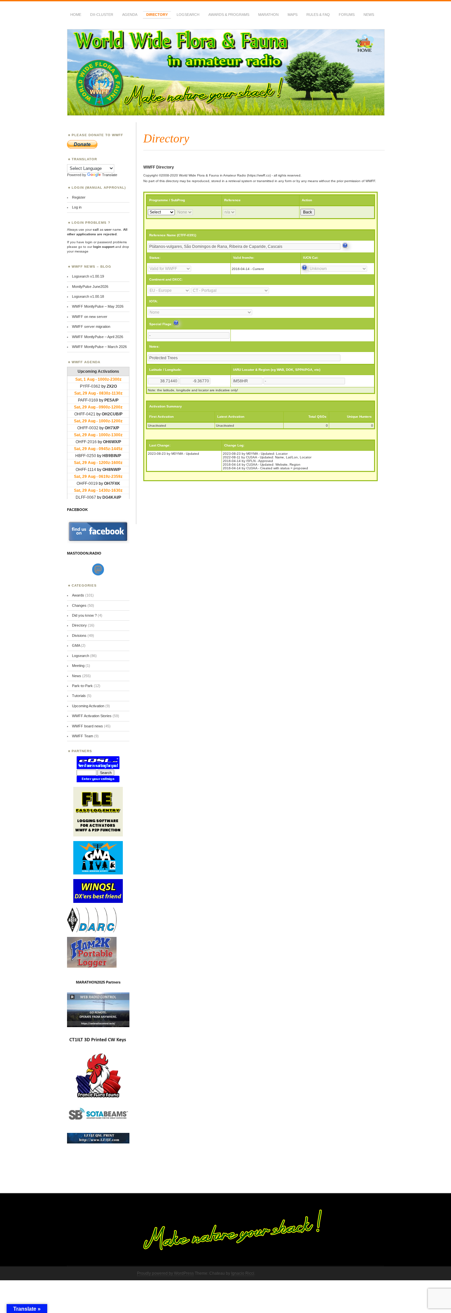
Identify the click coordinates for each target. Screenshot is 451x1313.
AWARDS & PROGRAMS (228, 15)
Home (75, 15)
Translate (109, 175)
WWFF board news (87, 726)
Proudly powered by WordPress (165, 1273)
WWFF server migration (91, 326)
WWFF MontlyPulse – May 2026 (97, 306)
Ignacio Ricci (242, 1273)
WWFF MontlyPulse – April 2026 (97, 337)
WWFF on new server (89, 317)
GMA (76, 645)
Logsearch (80, 656)
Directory (157, 15)
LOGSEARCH (188, 15)
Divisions (79, 635)
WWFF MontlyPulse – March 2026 (99, 347)
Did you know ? (84, 615)
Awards (78, 595)
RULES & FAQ (318, 15)
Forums (347, 15)
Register (79, 197)
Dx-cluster (101, 15)
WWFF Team (82, 736)
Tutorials (79, 696)
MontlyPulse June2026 (90, 287)
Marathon (268, 15)
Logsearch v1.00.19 (88, 276)
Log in (77, 207)
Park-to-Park (82, 686)
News (369, 15)
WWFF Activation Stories (92, 716)
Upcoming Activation (88, 706)
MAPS (292, 15)
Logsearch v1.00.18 (88, 296)
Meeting (78, 666)
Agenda (129, 15)
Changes (79, 605)
